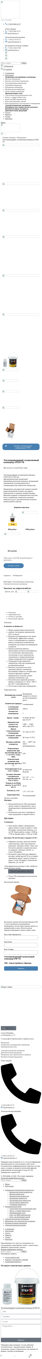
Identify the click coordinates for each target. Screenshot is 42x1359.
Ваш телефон (9, 949)
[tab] (23, 612)
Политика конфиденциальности (12, 1178)
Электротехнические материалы (18, 105)
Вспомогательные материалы (16, 109)
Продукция (21, 137)
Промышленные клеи (13, 93)
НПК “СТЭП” (11, 1176)
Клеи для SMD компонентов (19, 1215)
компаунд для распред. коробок (16, 1260)
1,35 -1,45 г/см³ (28, 791)
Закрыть (20, 1249)
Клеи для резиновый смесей (19, 1217)
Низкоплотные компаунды (19, 1196)
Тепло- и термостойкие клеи (19, 1211)
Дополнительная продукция (16, 110)
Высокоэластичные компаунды (20, 1192)
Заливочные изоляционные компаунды (20, 77)
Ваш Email (8, 942)
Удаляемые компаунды (17, 1204)
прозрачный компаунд (13, 1262)
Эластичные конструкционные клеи (22, 1209)
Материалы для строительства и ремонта (21, 107)
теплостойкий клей (12, 1257)
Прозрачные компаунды (18, 1198)
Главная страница (9, 137)
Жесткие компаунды (16, 1194)
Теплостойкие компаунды (18, 1202)
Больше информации (9, 1249)
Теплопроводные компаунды (22, 582)
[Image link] (6, 53)
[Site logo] (10, 18)
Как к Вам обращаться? (12, 934)
